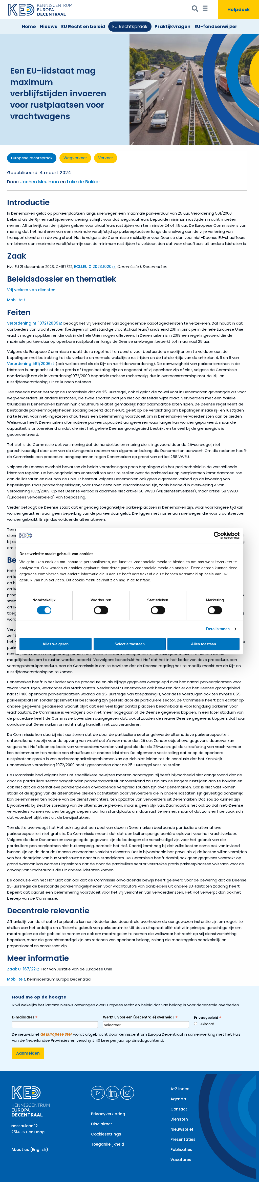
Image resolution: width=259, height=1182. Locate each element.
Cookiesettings (106, 1134)
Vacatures (180, 1159)
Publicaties (181, 1149)
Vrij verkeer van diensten (31, 289)
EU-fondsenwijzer (216, 26)
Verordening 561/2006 (29, 363)
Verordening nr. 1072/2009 (32, 323)
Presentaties (183, 1139)
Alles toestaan (203, 644)
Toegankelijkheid (107, 1144)
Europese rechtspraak (31, 158)
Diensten (179, 1119)
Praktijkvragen (172, 26)
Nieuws (48, 26)
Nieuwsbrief (181, 1129)
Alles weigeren (55, 644)
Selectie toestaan (130, 644)
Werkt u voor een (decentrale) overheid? (140, 1017)
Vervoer (105, 158)
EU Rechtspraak (129, 26)
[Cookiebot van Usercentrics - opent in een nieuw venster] (217, 535)
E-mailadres (25, 1017)
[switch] (101, 610)
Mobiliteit (16, 300)
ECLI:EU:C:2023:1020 (93, 266)
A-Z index (179, 1089)
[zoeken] (195, 9)
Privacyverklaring (108, 1114)
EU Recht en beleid (83, 26)
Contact (178, 1109)
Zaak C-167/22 (21, 969)
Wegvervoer (75, 158)
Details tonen (218, 629)
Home (29, 26)
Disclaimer (101, 1124)
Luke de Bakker (83, 182)
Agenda (178, 1099)
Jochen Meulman (39, 182)
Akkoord (207, 1024)
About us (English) (29, 1149)
